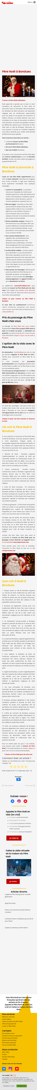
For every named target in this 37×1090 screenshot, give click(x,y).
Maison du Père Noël (9, 1040)
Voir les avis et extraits (9, 1038)
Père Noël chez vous (21, 326)
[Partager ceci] (18, 779)
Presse (4, 1054)
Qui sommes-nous (8, 1033)
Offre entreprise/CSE (9, 1024)
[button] (32, 2)
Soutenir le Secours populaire (12, 1036)
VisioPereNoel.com (20, 352)
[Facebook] (12, 801)
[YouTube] (25, 801)
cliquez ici (31, 748)
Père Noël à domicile (9, 1043)
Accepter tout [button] (22, 1086)
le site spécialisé (15, 542)
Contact (4, 1059)
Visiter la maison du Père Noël (12, 1021)
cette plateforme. (8, 312)
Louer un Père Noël (8, 1026)
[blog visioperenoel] (7, 2)
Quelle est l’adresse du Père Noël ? (16, 928)
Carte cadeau (6, 1019)
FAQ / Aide (5, 1052)
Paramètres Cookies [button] (8, 1086)
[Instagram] (19, 801)
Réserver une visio (8, 1017)
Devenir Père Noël (8, 1057)
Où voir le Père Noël (9, 1045)
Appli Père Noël (10, 903)
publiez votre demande (27, 290)
